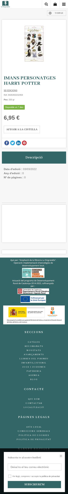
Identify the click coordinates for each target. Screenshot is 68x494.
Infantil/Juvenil (33, 363)
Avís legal (34, 427)
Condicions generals (34, 431)
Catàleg (34, 342)
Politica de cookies (34, 435)
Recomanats (34, 346)
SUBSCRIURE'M (34, 484)
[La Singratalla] (5, 5)
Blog (34, 379)
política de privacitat (51, 476)
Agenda (34, 375)
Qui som (34, 399)
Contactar (34, 403)
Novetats (34, 350)
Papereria (34, 371)
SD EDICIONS (10, 90)
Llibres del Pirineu (34, 358)
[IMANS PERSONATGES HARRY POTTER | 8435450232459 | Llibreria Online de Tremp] (34, 44)
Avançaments (34, 354)
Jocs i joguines (34, 367)
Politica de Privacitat (34, 439)
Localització (34, 407)
